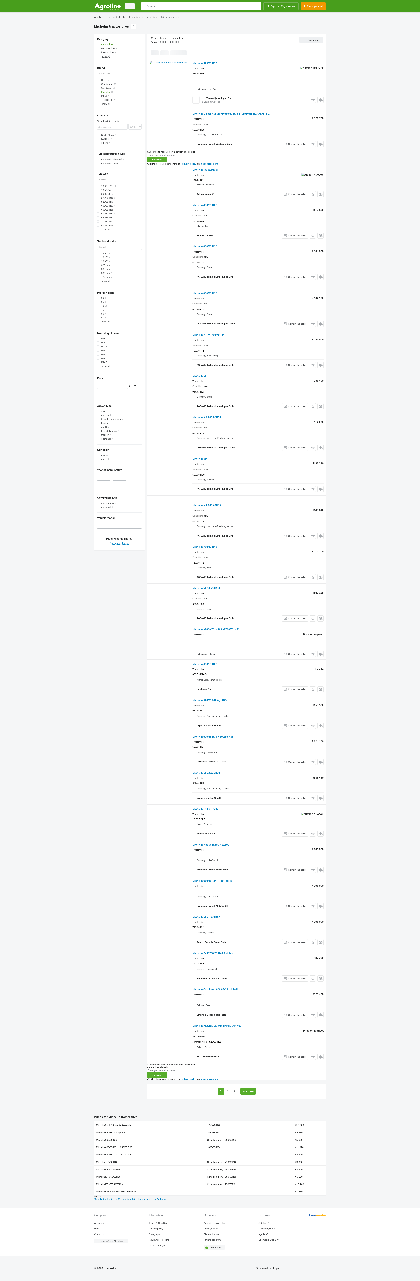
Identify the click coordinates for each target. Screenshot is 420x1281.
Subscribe (157, 159)
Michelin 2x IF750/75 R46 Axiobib (212, 953)
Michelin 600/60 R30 (204, 246)
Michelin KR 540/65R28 (206, 505)
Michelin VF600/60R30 (206, 588)
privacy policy (189, 163)
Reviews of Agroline (159, 1240)
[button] (313, 100)
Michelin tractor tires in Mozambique (113, 1199)
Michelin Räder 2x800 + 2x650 (210, 844)
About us (99, 1223)
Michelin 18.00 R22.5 (205, 809)
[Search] (144, 6)
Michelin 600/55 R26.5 (205, 664)
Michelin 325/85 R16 (204, 63)
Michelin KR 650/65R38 (206, 417)
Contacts (99, 1234)
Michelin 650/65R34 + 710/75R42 (212, 880)
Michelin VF (199, 376)
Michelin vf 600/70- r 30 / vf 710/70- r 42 (216, 629)
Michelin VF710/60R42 (206, 917)
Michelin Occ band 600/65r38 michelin (215, 989)
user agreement (209, 163)
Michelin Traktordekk (205, 169)
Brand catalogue (157, 1245)
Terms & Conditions (159, 1223)
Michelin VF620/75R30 (206, 773)
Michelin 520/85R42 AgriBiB (209, 700)
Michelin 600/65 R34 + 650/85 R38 (212, 736)
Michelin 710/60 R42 (204, 546)
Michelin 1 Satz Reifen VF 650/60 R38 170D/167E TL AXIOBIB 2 (231, 113)
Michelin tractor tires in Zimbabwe (149, 1199)
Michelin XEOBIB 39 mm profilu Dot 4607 (217, 1025)
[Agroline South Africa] (107, 6)
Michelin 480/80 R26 (204, 205)
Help (96, 1228)
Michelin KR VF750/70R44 (208, 334)
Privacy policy (156, 1228)
